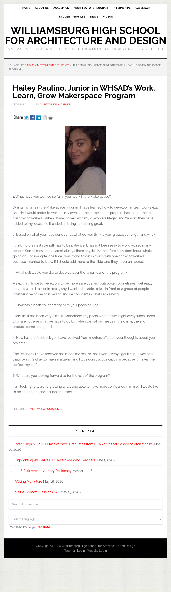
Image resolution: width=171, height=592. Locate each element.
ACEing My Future (28, 481)
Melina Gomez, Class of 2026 (37, 492)
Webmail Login (74, 550)
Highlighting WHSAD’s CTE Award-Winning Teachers (55, 460)
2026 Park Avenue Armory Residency (43, 471)
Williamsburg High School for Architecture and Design (85, 35)
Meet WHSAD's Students (46, 408)
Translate (43, 527)
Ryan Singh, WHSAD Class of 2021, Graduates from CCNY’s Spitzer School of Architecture (84, 444)
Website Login (97, 550)
